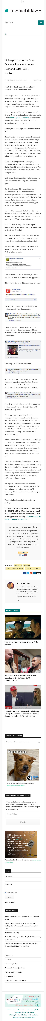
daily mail (27, 565)
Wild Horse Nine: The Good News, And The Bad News (21, 643)
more (39, 573)
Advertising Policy (11, 964)
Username (8, 876)
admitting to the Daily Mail (19, 118)
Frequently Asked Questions (15, 968)
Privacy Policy (10, 976)
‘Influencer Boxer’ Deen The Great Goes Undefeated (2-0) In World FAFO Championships (20, 677)
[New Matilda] (23, 10)
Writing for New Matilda (13, 972)
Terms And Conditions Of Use (15, 980)
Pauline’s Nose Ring (12, 933)
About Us (8, 960)
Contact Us (9, 955)
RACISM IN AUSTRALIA (33, 568)
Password (8, 884)
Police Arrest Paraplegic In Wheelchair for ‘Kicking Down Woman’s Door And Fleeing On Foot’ (21, 925)
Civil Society (37, 80)
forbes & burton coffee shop (14, 568)
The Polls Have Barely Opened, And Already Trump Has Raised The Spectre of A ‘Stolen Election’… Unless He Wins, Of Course (22, 713)
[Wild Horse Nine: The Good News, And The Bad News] (23, 627)
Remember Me (11, 892)
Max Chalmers (11, 80)
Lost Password (10, 902)
